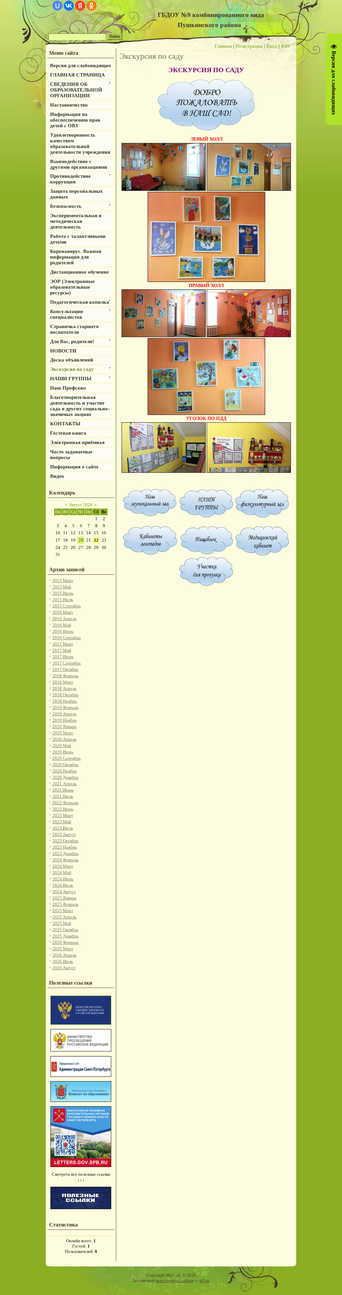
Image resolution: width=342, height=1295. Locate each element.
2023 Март (62, 815)
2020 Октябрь (65, 764)
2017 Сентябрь (66, 663)
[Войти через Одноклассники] (92, 6)
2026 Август (64, 967)
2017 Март (62, 643)
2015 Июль (62, 599)
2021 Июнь (62, 790)
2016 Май (61, 624)
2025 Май (61, 923)
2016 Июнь (62, 631)
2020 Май (61, 745)
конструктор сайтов (174, 1280)
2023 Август (64, 834)
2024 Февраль (65, 859)
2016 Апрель (64, 618)
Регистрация (249, 46)
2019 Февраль (65, 707)
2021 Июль (62, 796)
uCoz (204, 1280)
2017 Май (61, 650)
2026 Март (62, 948)
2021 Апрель (64, 783)
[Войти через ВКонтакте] (69, 6)
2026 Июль (62, 961)
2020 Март (62, 732)
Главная (223, 46)
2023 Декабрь (65, 853)
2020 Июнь (62, 751)
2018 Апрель (64, 688)
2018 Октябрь (65, 694)
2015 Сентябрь (66, 605)
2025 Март (62, 910)
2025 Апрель (64, 916)
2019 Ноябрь (64, 720)
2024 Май (61, 872)
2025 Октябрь (65, 929)
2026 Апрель (64, 955)
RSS (285, 46)
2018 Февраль (65, 675)
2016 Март (62, 612)
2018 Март (62, 682)
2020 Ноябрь (64, 770)
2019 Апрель (64, 713)
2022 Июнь (62, 809)
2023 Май (61, 821)
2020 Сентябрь (66, 758)
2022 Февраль (65, 802)
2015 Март (62, 580)
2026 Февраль (65, 942)
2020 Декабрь (65, 777)
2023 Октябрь (65, 840)
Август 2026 (81, 504)
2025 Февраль (65, 904)
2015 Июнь (62, 593)
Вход (271, 46)
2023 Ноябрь (64, 847)
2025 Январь (64, 897)
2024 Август (64, 891)
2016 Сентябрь (66, 637)
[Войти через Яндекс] (80, 6)
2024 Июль (62, 885)
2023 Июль (62, 828)
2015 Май (61, 586)
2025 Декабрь (65, 936)
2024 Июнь (62, 878)
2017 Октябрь (65, 669)
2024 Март (62, 866)
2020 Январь (64, 726)
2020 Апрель (64, 739)
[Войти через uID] (57, 6)
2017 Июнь (62, 656)
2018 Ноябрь (64, 701)
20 (80, 540)
